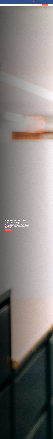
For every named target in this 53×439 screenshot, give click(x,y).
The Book (45, 4)
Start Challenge (37, 1)
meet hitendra (8, 229)
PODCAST (26, 4)
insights (32, 4)
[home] (8, 4)
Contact (35, 4)
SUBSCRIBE (38, 4)
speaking (29, 4)
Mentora (22, 4)
